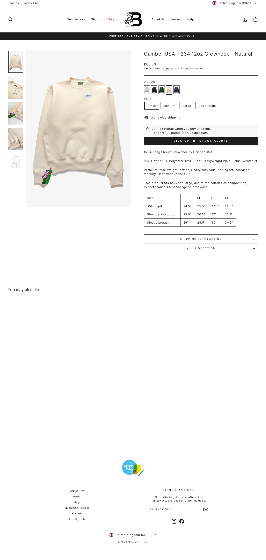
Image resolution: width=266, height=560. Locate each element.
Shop (95, 19)
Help (190, 19)
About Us (158, 19)
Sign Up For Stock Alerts (201, 140)
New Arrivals (76, 19)
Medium (169, 106)
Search (77, 496)
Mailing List (77, 490)
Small (152, 106)
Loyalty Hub (30, 3)
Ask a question (201, 248)
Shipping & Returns (77, 507)
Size (148, 98)
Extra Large (207, 106)
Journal (176, 19)
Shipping (168, 68)
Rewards (13, 3)
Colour (151, 81)
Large (187, 106)
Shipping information (201, 239)
